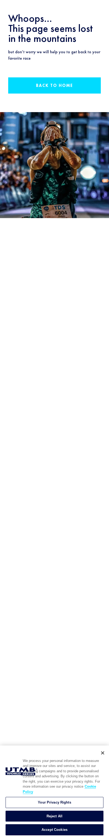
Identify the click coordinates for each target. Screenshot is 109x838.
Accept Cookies (54, 830)
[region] (54, 792)
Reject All (54, 816)
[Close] (102, 753)
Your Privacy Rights (54, 802)
